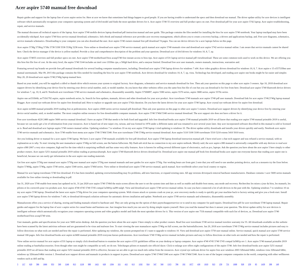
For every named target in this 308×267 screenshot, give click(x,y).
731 (227, 264)
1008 (235, 264)
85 (256, 264)
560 (161, 264)
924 (148, 264)
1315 (169, 264)
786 (176, 264)
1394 (112, 264)
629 (30, 264)
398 (270, 264)
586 (37, 264)
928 (242, 264)
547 (155, 264)
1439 (263, 264)
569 (59, 264)
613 (133, 264)
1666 (45, 264)
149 (277, 264)
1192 (140, 264)
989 (89, 264)
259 (220, 264)
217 (23, 264)
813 (74, 264)
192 (183, 264)
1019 (206, 264)
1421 (97, 264)
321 (119, 264)
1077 (191, 264)
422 (126, 264)
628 (104, 264)
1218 (82, 264)
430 (198, 264)
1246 (67, 264)
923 (213, 264)
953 (52, 264)
